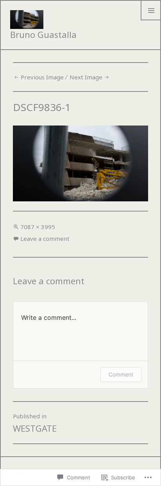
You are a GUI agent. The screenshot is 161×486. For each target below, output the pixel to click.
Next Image (86, 77)
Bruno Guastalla (43, 34)
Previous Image (42, 77)
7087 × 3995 (37, 227)
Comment (121, 374)
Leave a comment (45, 238)
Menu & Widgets (150, 19)
